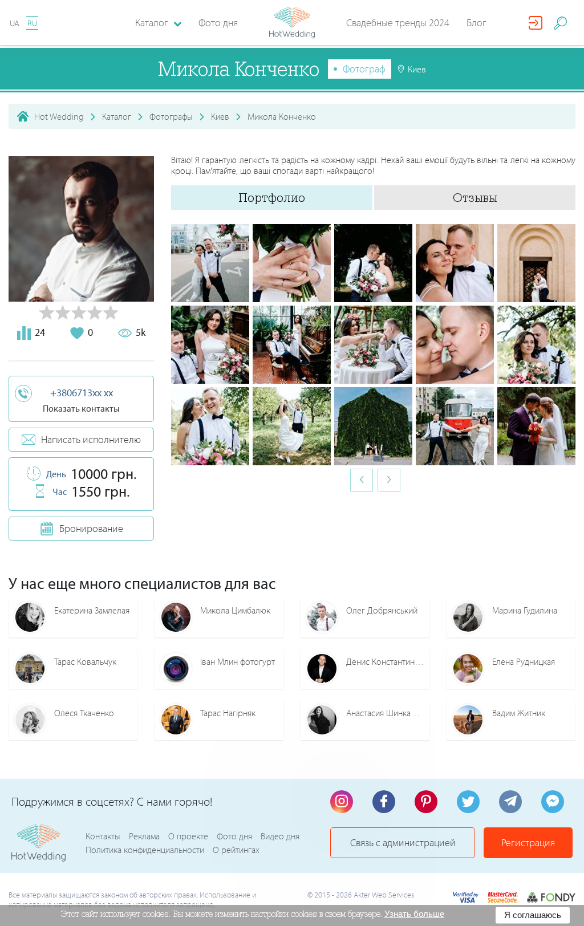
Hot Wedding (59, 116)
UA (14, 23)
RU (32, 23)
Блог (476, 22)
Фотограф (364, 68)
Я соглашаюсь (532, 915)
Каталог (116, 116)
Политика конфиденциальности (145, 849)
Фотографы (171, 116)
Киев (220, 116)
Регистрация (528, 842)
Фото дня (218, 22)
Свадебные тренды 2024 (397, 22)
